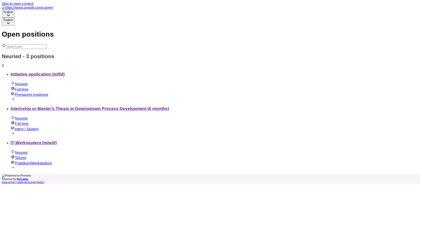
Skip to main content (17, 4)
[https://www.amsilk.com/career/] (27, 7)
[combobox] (8, 14)
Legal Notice (36, 182)
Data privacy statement (15, 182)
